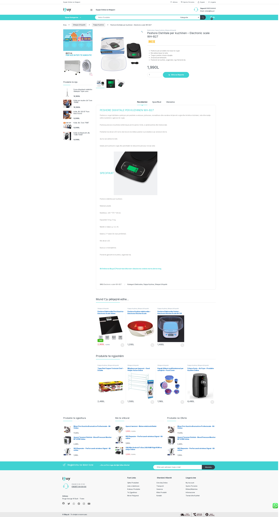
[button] (142, 31)
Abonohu (208, 467)
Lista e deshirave (133, 486)
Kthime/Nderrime (191, 489)
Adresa (175, 2)
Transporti (160, 486)
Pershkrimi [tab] (142, 102)
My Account (190, 483)
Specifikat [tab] (156, 102)
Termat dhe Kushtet (192, 496)
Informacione (190, 492)
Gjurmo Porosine (188, 2)
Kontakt (159, 496)
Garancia (160, 489)
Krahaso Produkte (133, 489)
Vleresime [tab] (170, 102)
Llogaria (213, 2)
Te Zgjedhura (132, 492)
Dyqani (202, 2)
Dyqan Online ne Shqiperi (71, 2)
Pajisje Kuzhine (98, 25)
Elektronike (150, 30)
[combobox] (137, 17)
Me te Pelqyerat (133, 496)
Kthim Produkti (162, 492)
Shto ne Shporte (177, 75)
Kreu (64, 25)
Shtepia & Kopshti (79, 25)
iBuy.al (66, 514)
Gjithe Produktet (133, 483)
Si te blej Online (162, 483)
